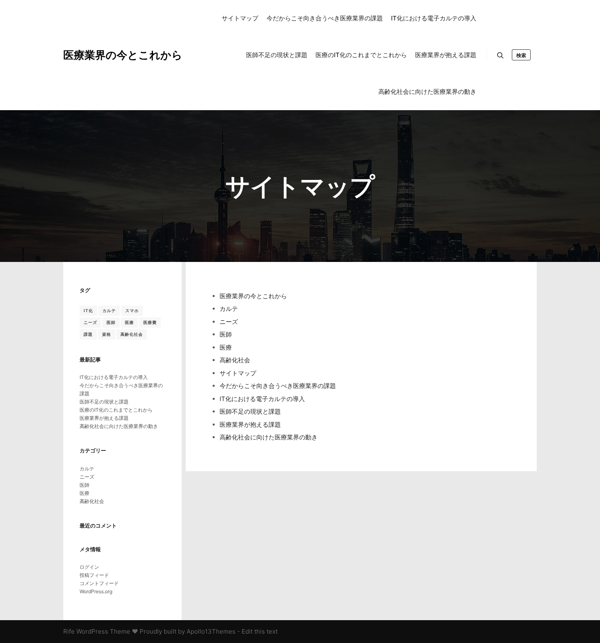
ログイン (89, 567)
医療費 (150, 322)
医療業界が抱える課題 (250, 424)
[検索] (500, 55)
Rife (69, 631)
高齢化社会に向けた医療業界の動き (269, 437)
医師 (226, 334)
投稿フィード (94, 575)
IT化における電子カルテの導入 (262, 399)
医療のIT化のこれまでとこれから (116, 410)
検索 (521, 55)
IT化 (88, 310)
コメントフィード (99, 583)
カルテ (229, 309)
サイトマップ (238, 373)
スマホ (132, 310)
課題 (88, 334)
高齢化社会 (235, 360)
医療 (226, 347)
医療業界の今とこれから (104, 55)
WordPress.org (96, 591)
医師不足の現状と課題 (250, 411)
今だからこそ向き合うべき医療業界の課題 (278, 386)
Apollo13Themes (211, 631)
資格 (106, 334)
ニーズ (229, 322)
